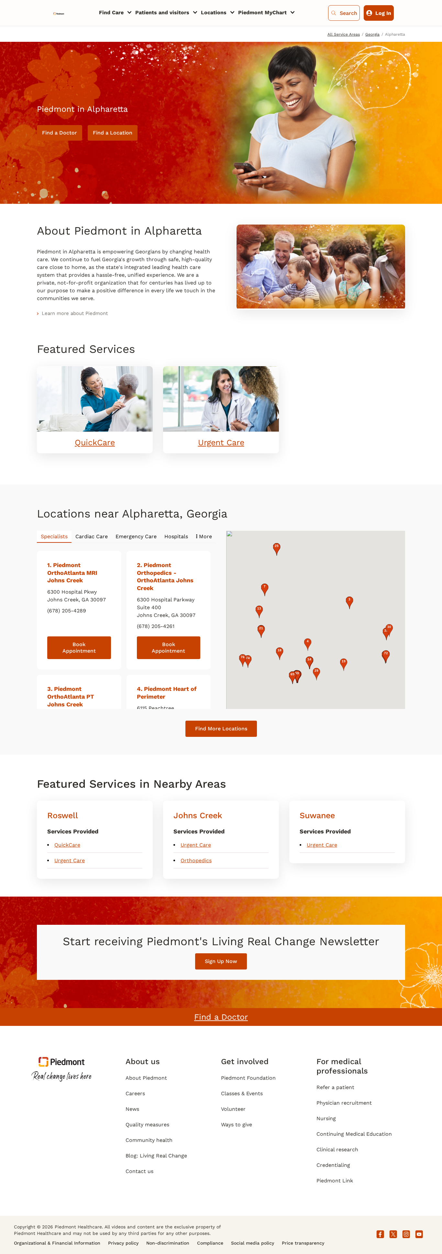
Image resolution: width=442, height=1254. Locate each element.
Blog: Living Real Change (156, 1156)
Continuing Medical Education (354, 1134)
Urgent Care (221, 442)
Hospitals (176, 536)
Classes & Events (242, 1093)
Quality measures (147, 1124)
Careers (135, 1093)
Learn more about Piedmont (75, 313)
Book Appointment (79, 647)
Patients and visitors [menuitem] (162, 12)
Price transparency (303, 1243)
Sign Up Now (221, 961)
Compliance (210, 1243)
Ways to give (236, 1124)
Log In (383, 13)
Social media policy (252, 1243)
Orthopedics (196, 860)
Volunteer (233, 1109)
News (132, 1109)
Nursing (326, 1118)
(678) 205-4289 (66, 611)
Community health (149, 1140)
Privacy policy (123, 1243)
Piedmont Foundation (248, 1078)
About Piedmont (146, 1078)
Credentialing (333, 1165)
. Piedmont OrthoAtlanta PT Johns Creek (70, 696)
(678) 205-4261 (155, 626)
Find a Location (112, 133)
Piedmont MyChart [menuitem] (262, 12)
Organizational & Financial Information (57, 1243)
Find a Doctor (59, 133)
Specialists (54, 536)
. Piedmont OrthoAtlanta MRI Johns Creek (72, 573)
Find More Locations (221, 729)
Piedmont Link (334, 1181)
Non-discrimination (167, 1243)
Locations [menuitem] (214, 12)
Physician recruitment (344, 1103)
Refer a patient (335, 1087)
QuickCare (95, 442)
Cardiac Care (91, 536)
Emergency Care (136, 536)
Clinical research (337, 1149)
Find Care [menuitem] (111, 12)
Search (348, 13)
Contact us (139, 1171)
